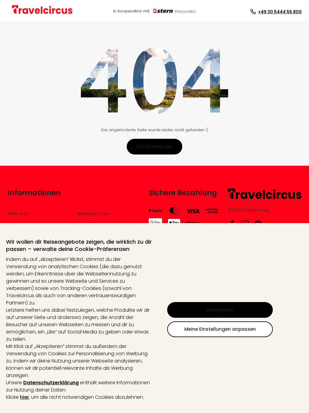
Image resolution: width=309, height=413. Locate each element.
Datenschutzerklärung (51, 382)
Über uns (17, 213)
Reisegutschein (94, 213)
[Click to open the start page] (264, 197)
